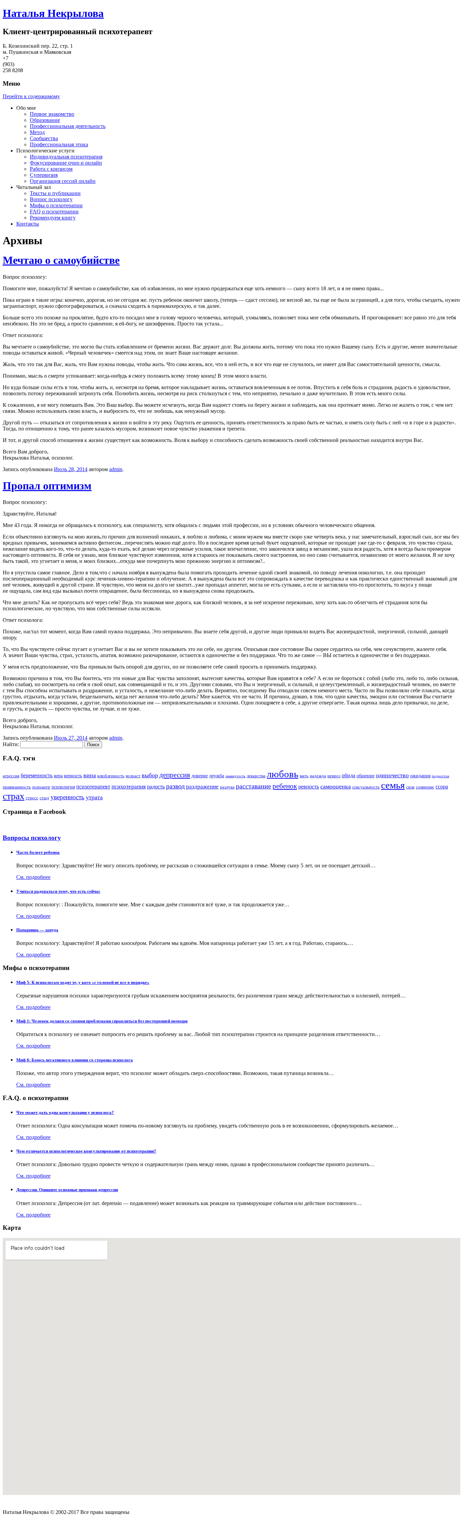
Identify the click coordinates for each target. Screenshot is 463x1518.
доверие (200, 775)
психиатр (41, 787)
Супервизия (44, 175)
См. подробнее (33, 877)
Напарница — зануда (37, 929)
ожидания (420, 775)
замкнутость (235, 776)
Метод (37, 132)
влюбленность (110, 776)
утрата (94, 797)
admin (115, 469)
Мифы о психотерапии (56, 205)
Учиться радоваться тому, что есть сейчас (58, 891)
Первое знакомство (52, 114)
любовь (282, 773)
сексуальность (366, 787)
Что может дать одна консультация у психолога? (65, 1112)
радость (156, 786)
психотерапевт (93, 786)
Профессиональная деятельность (67, 126)
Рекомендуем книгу (53, 217)
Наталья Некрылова (53, 13)
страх (13, 796)
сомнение (425, 787)
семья (393, 785)
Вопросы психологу (32, 837)
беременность (37, 775)
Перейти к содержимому (31, 96)
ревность (308, 786)
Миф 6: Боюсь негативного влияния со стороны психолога (74, 1059)
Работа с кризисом (51, 169)
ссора (442, 786)
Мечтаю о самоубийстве (61, 260)
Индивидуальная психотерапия (66, 157)
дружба (216, 775)
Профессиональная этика (59, 144)
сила (410, 787)
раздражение (202, 786)
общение (366, 775)
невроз (333, 776)
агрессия (11, 776)
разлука (227, 787)
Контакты (27, 224)
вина (89, 775)
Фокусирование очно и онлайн (66, 163)
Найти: (11, 744)
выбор (150, 775)
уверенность (67, 797)
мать (304, 776)
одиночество (392, 775)
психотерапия (129, 786)
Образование (45, 120)
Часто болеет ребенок (38, 852)
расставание (253, 786)
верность (73, 775)
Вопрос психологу (51, 199)
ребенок (285, 786)
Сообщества (44, 138)
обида (348, 775)
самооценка (335, 786)
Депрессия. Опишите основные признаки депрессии (67, 1189)
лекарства (256, 776)
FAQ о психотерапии (54, 211)
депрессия (174, 775)
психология (63, 786)
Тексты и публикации (55, 193)
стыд (44, 798)
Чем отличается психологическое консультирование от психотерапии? (86, 1151)
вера (58, 775)
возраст (133, 776)
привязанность (17, 787)
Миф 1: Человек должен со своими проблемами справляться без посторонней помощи (101, 1021)
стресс (32, 798)
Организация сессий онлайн (63, 181)
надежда (318, 776)
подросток (440, 776)
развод (175, 786)
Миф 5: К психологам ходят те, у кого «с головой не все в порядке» (82, 982)
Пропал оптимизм (47, 486)
